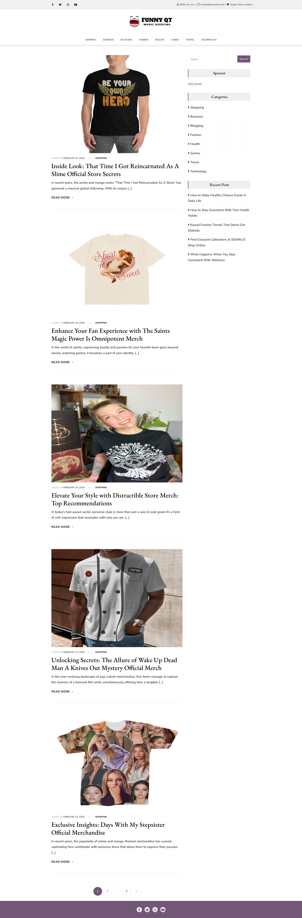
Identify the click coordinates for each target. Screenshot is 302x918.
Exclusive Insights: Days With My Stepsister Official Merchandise (108, 828)
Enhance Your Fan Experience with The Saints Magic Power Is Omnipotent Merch (110, 334)
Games (195, 153)
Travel (194, 162)
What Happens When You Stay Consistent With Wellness (211, 257)
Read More (61, 198)
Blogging (196, 125)
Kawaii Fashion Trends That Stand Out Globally (216, 228)
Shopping (101, 158)
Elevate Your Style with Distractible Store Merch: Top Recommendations (115, 499)
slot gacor (195, 83)
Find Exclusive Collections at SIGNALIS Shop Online (216, 242)
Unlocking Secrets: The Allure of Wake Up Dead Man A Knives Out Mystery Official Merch (114, 663)
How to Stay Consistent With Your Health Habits (218, 213)
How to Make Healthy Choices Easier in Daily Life (217, 198)
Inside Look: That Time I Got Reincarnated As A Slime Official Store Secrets (115, 170)
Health (195, 144)
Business (196, 116)
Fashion (195, 135)
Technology (198, 171)
